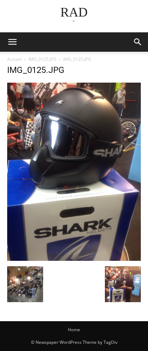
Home (74, 330)
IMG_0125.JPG (42, 59)
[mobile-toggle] (12, 42)
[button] (138, 42)
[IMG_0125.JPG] (74, 259)
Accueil (14, 59)
